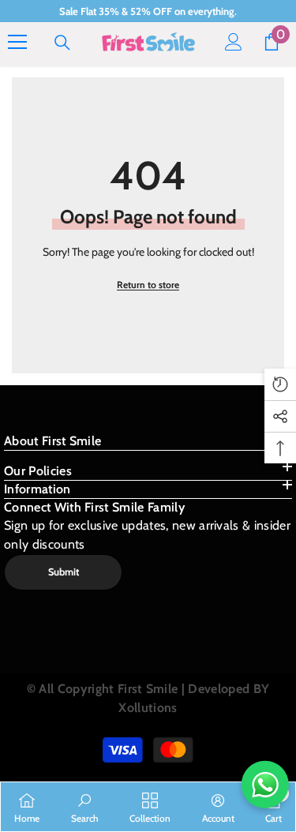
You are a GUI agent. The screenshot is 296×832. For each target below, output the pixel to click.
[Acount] (233, 42)
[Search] (62, 42)
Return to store (148, 284)
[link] (84, 807)
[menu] (17, 41)
